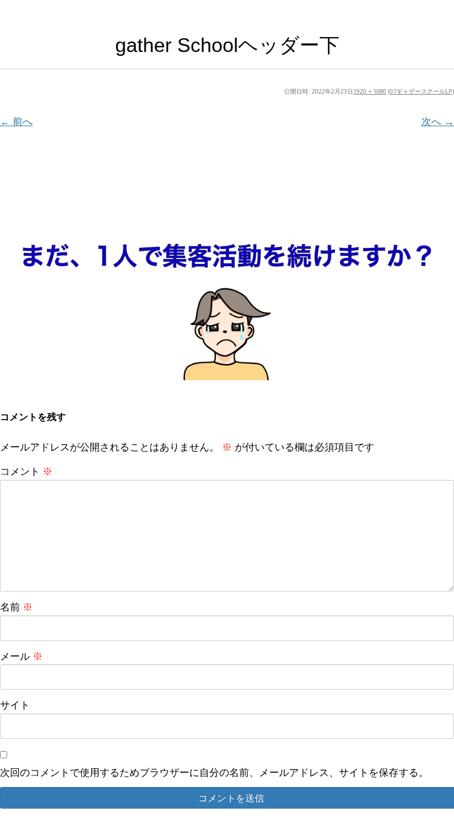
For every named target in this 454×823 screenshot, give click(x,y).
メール (21, 655)
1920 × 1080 (369, 91)
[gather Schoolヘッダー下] (227, 255)
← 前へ (16, 121)
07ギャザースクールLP (421, 91)
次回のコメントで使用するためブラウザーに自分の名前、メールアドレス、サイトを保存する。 (214, 772)
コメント (26, 471)
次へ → (437, 121)
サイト (15, 704)
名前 (16, 606)
